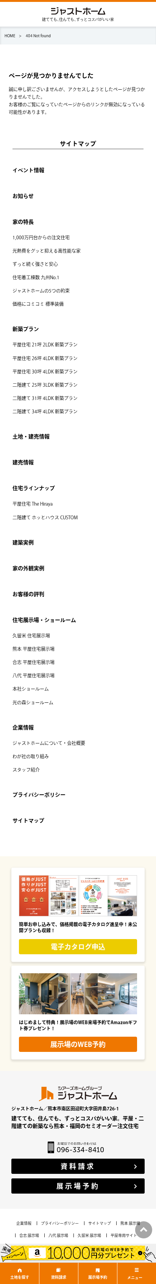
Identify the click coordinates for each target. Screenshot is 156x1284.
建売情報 (23, 462)
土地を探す (19, 1277)
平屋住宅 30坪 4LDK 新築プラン (45, 371)
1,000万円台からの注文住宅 (41, 237)
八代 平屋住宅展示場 (33, 675)
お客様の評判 (28, 594)
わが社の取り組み (30, 756)
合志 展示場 (29, 1235)
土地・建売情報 (31, 436)
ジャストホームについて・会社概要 (48, 743)
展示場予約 (97, 1277)
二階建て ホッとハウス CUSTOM (45, 517)
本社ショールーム (30, 688)
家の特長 (23, 222)
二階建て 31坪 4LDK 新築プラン (45, 398)
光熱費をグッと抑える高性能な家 (46, 250)
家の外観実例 (28, 568)
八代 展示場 (58, 1235)
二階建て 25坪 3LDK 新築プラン (45, 385)
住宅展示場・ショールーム (44, 620)
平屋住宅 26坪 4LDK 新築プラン (45, 358)
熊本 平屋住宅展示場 (33, 649)
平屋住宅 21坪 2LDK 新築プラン (45, 344)
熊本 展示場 (130, 1223)
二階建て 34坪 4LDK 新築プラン (45, 411)
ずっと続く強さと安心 (35, 264)
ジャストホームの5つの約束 (41, 290)
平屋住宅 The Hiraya (32, 503)
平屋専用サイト (124, 1235)
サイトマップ (28, 820)
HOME (10, 36)
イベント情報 (28, 170)
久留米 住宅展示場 (31, 635)
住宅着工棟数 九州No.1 (35, 277)
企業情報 (23, 727)
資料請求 (58, 1277)
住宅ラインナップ (33, 488)
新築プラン (25, 329)
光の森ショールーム (32, 702)
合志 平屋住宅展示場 (33, 662)
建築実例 (23, 542)
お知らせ (23, 196)
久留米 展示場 (89, 1235)
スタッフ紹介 (26, 769)
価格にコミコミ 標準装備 (38, 304)
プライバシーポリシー (39, 794)
